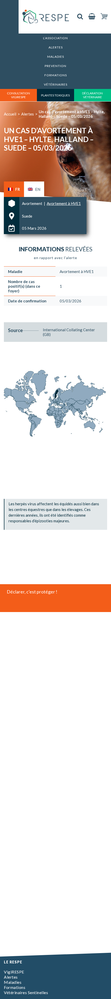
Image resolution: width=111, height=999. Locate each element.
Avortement (32, 203)
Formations (55, 75)
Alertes (56, 47)
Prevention (55, 66)
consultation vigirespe (18, 95)
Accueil (10, 114)
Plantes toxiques (55, 95)
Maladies (55, 57)
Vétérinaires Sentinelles (26, 992)
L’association (55, 38)
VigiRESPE (14, 971)
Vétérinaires (55, 84)
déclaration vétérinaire (92, 95)
